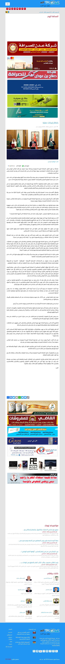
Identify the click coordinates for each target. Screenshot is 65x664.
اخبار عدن (10, 632)
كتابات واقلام (52, 574)
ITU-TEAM (8, 659)
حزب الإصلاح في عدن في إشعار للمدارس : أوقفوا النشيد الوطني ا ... (39, 551)
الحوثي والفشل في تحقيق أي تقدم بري (49, 605)
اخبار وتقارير (9, 634)
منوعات (10, 644)
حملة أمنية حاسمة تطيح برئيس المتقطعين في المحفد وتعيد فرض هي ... (38, 540)
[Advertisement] (32, 29)
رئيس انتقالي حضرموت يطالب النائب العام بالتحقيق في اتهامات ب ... (39, 562)
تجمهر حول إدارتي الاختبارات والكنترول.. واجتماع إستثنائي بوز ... (40, 529)
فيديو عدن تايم (9, 646)
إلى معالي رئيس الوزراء (26, 593)
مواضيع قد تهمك (51, 526)
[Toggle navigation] (7, 4)
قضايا (11, 641)
